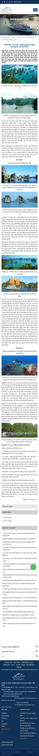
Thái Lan (4, 718)
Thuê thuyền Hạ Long (26, 736)
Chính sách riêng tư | (20, 669)
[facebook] (2, 2)
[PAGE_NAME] (7, 10)
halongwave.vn (33, 499)
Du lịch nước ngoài (7, 745)
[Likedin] (9, 2)
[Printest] (11, 2)
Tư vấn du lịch (7, 517)
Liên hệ (19, 667)
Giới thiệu (16, 662)
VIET (35, 752)
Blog (13, 37)
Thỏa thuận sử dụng (32, 669)
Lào (3, 721)
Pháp (3, 726)
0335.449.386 (17, 2)
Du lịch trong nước (7, 742)
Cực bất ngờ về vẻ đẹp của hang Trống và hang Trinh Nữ (20, 589)
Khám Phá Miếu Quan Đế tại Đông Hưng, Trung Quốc (19, 539)
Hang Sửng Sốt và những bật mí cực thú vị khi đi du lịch (20, 597)
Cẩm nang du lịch (27, 662)
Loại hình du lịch (25, 709)
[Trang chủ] (2, 37)
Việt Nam (4, 713)
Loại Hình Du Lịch (8, 652)
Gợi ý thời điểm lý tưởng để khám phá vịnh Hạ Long (18, 612)
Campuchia (5, 716)
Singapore (5, 724)
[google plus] (7, 2)
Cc (3, 656)
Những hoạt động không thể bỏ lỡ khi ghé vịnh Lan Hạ (19, 580)
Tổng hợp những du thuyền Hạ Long (19, 163)
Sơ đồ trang (20, 665)
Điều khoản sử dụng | (8, 669)
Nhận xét (7, 665)
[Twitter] (4, 2)
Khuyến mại (30, 665)
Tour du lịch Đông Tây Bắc (28, 733)
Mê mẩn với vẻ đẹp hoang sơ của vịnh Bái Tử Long (18, 615)
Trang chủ (6, 37)
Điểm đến (4, 709)
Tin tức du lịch (7, 521)
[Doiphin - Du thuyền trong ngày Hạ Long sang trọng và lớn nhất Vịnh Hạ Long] (19, 25)
